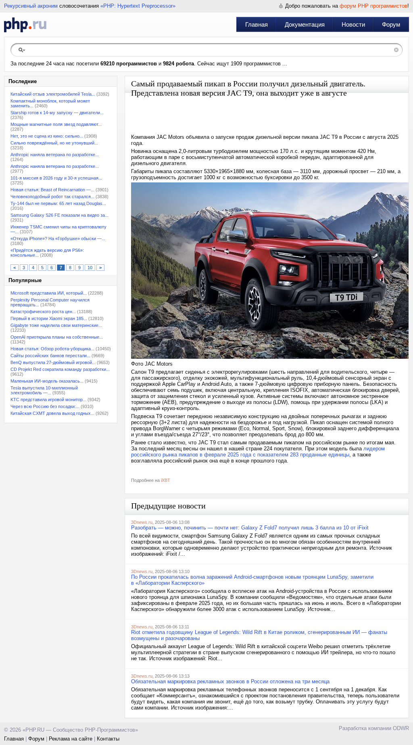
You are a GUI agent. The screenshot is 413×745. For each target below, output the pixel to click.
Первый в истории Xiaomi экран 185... (48, 318)
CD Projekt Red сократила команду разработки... (60, 369)
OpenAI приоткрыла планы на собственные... (56, 337)
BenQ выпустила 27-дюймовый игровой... (53, 362)
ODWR (401, 728)
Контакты (108, 739)
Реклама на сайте (70, 739)
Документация (305, 24)
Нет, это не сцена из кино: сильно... (46, 136)
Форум (391, 24)
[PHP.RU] (25, 25)
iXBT (165, 480)
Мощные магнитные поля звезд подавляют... (56, 124)
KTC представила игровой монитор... (48, 399)
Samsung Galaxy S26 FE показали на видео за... (59, 215)
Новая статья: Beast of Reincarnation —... (52, 189)
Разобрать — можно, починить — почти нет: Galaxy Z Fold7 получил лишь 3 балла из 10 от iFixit (250, 528)
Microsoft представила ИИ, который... (48, 293)
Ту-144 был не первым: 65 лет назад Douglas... (58, 203)
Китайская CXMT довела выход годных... (52, 413)
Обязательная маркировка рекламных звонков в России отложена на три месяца (230, 681)
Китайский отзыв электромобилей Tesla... (52, 94)
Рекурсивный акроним (31, 6)
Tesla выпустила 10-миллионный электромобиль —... (44, 390)
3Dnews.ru (141, 522)
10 (90, 267)
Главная (256, 24)
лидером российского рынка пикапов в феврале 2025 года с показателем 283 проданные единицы (258, 452)
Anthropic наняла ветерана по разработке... (54, 154)
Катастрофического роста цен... (43, 311)
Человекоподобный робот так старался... (52, 196)
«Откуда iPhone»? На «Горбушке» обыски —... (57, 238)
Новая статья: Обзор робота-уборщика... (52, 348)
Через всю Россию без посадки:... (44, 406)
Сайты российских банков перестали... (50, 355)
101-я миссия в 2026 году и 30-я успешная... (56, 178)
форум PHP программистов (373, 6)
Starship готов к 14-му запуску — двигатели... (57, 112)
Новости (353, 24)
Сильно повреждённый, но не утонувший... (54, 142)
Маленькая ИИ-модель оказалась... (46, 381)
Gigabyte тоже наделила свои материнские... (56, 325)
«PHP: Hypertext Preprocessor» (137, 6)
